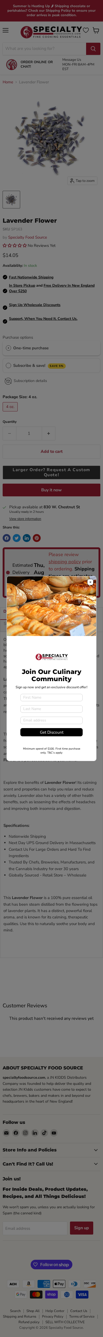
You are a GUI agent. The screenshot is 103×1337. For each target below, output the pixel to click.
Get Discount (51, 732)
